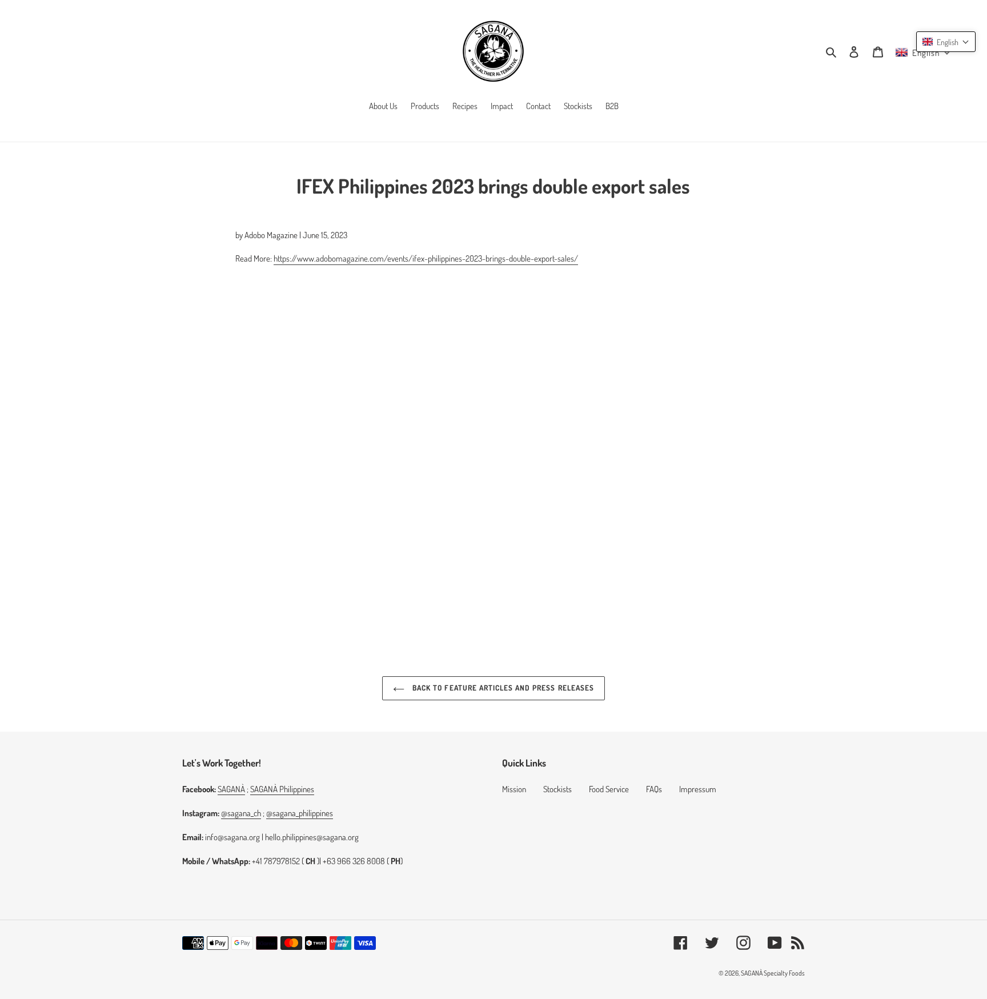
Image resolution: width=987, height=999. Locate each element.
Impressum (697, 789)
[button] (946, 41)
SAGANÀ (231, 789)
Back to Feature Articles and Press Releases (502, 687)
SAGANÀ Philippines (282, 789)
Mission (514, 789)
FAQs (654, 789)
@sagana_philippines (299, 813)
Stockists (557, 789)
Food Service (609, 789)
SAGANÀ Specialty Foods (773, 973)
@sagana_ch (241, 813)
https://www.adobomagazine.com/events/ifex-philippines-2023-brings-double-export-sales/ (426, 258)
